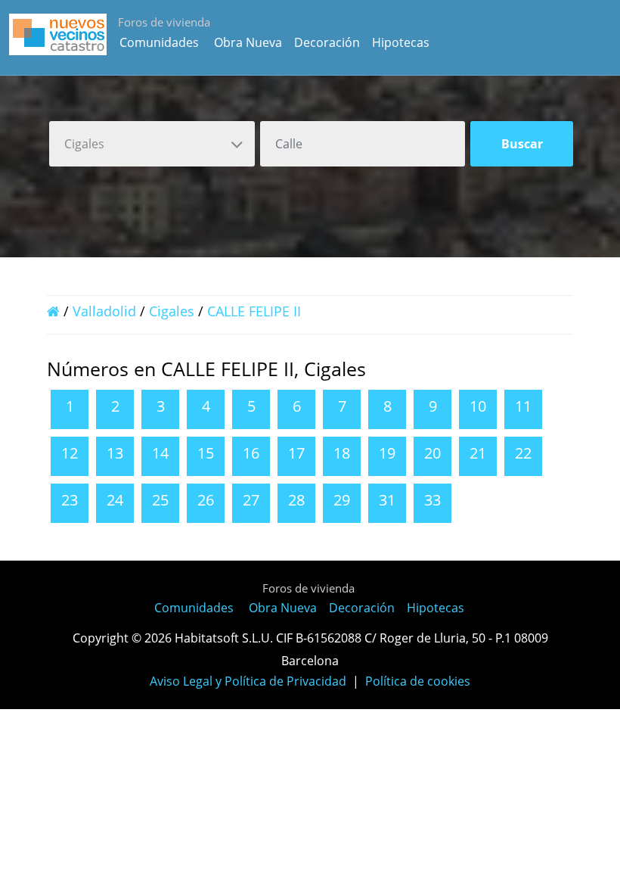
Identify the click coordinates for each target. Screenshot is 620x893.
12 (69, 453)
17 (296, 453)
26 (205, 500)
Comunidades (159, 42)
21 (478, 453)
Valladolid (104, 311)
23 (69, 500)
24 (115, 500)
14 (160, 453)
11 (523, 406)
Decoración (327, 42)
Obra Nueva (248, 42)
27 (251, 500)
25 (160, 500)
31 (387, 500)
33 (432, 500)
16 (251, 453)
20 (432, 453)
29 (341, 500)
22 (523, 453)
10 (478, 406)
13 (115, 453)
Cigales (171, 311)
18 (341, 453)
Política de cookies (417, 681)
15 (205, 453)
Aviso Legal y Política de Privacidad (248, 681)
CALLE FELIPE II (254, 311)
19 (387, 453)
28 (296, 500)
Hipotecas (400, 42)
